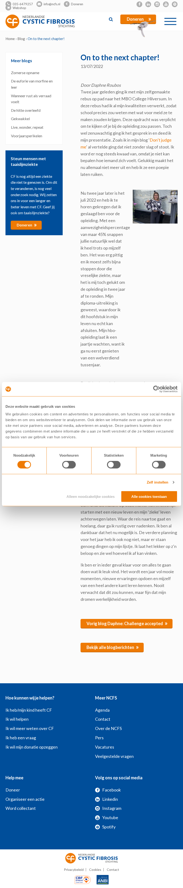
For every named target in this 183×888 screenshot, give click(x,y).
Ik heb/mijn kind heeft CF (28, 710)
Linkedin (110, 799)
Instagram (111, 808)
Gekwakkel (20, 118)
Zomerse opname (25, 72)
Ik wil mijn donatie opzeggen (31, 747)
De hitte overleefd (26, 110)
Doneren (77, 4)
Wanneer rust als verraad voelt (31, 98)
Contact (102, 719)
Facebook (111, 789)
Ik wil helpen (17, 719)
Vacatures (104, 747)
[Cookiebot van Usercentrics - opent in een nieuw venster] (157, 389)
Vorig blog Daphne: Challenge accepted (127, 623)
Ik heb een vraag (20, 737)
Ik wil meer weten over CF (29, 728)
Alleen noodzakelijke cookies (90, 496)
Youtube (110, 817)
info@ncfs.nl (52, 4)
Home (10, 38)
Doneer (12, 789)
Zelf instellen (157, 482)
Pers (99, 737)
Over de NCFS (108, 728)
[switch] (69, 465)
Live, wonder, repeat (27, 127)
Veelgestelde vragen (114, 756)
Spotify (109, 826)
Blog (21, 38)
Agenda (102, 710)
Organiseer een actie (25, 799)
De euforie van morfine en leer (32, 84)
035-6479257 (23, 4)
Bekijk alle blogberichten (112, 647)
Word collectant (20, 808)
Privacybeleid (74, 870)
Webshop (19, 8)
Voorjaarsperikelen (26, 135)
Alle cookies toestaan (149, 496)
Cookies (95, 870)
